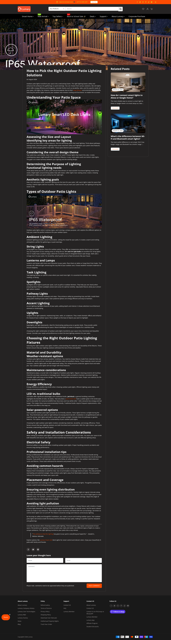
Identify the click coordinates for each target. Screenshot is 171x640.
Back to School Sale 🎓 (76, 16)
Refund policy (45, 605)
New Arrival (43, 16)
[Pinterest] (146, 2)
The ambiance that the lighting (43, 534)
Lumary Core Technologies (26, 611)
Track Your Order (46, 624)
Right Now (83, 2)
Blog (19, 624)
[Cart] (151, 9)
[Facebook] (137, 2)
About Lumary (118, 16)
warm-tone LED (71, 399)
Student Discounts (92, 626)
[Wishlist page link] (143, 9)
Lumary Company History (26, 608)
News (19, 621)
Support (103, 16)
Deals (92, 16)
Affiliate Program (92, 623)
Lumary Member (69, 611)
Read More (115, 108)
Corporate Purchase (137, 16)
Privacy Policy (45, 611)
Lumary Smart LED (46, 540)
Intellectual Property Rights (50, 621)
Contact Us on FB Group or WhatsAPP (95, 613)
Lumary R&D (22, 615)
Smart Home (27, 16)
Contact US (67, 605)
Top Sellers (57, 16)
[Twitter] (140, 2)
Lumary (30, 637)
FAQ (65, 608)
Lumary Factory (23, 618)
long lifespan (77, 90)
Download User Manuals (49, 618)
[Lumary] (24, 9)
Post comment (94, 586)
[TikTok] (149, 2)
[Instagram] (143, 2)
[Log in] (147, 9)
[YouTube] (151, 2)
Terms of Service (46, 608)
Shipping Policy (46, 615)
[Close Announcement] (155, 2)
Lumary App (90, 620)
